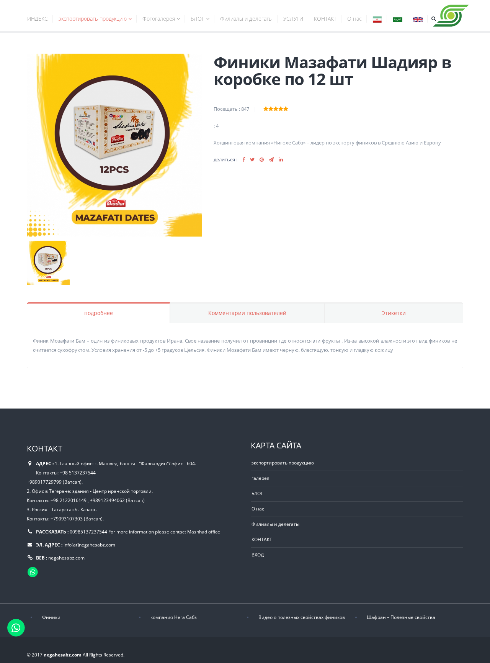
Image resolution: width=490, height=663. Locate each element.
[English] (418, 19)
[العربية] (397, 19)
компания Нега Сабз (173, 617)
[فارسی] (377, 19)
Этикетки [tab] (394, 313)
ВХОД (258, 554)
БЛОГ (198, 18)
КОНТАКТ (325, 18)
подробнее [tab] (98, 313)
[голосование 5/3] (275, 107)
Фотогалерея (159, 18)
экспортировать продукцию (93, 18)
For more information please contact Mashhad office (164, 531)
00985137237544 (88, 531)
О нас (354, 18)
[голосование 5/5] (285, 107)
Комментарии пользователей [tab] (247, 313)
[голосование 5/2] (270, 107)
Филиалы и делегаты (246, 18)
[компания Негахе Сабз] (451, 14)
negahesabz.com (66, 558)
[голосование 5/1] (265, 107)
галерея (261, 478)
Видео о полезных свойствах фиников (301, 617)
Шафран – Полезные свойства (401, 617)
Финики (51, 617)
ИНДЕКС (37, 18)
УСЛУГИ (293, 18)
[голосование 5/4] (280, 107)
